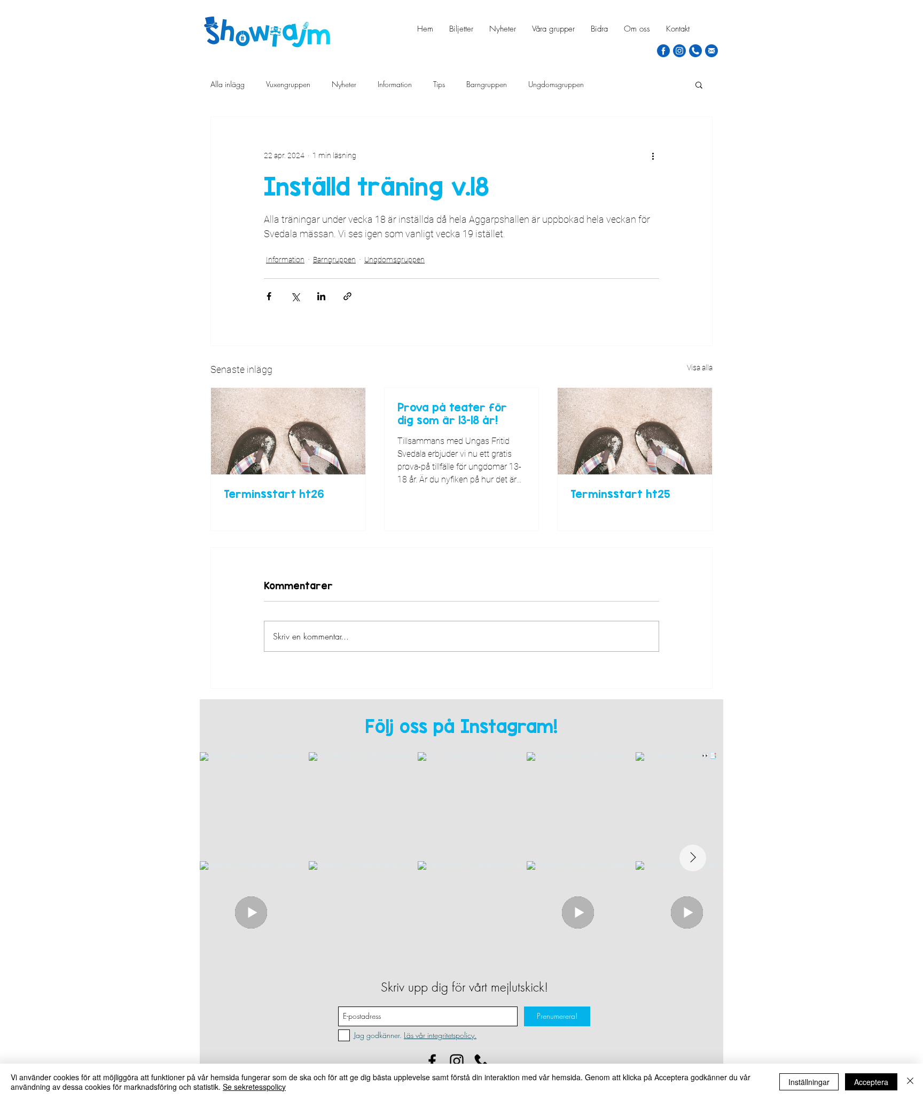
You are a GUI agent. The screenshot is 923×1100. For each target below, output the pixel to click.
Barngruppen (486, 84)
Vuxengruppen (288, 84)
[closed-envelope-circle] (711, 50)
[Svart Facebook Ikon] (432, 1061)
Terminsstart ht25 (620, 493)
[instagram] (679, 50)
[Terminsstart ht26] (288, 431)
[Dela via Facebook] (269, 296)
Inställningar (809, 1081)
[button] (699, 84)
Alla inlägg (227, 84)
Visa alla (700, 367)
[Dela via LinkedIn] (321, 296)
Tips (439, 84)
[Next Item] (692, 858)
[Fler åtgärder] (652, 155)
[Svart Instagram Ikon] (457, 1061)
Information (395, 84)
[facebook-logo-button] (663, 50)
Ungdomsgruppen (556, 84)
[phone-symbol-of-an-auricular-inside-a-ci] (695, 50)
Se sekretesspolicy (254, 1086)
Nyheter (344, 84)
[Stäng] (910, 1081)
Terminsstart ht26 (274, 493)
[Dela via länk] (347, 296)
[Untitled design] (481, 1061)
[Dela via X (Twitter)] (295, 296)
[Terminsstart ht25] (635, 431)
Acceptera (871, 1081)
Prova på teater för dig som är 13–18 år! (452, 413)
